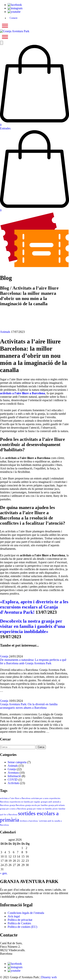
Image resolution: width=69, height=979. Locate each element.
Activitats (13, 783)
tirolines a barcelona (29, 821)
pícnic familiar (59, 809)
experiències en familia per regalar (25, 802)
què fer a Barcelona (8, 814)
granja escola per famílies (36, 805)
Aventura (13, 772)
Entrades (5, 128)
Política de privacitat (20, 919)
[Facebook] (15, 4)
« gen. (3, 873)
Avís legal (14, 916)
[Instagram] (15, 8)
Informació (14, 776)
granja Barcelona (17, 805)
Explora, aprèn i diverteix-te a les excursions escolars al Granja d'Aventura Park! (34, 607)
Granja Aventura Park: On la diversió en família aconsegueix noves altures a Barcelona (29, 706)
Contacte (13, 18)
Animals (5, 331)
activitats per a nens (39, 798)
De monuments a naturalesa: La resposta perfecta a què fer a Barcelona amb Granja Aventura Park (33, 661)
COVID (13, 779)
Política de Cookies (19, 923)
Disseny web (49, 977)
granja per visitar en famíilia (39, 809)
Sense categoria (17, 762)
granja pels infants (56, 805)
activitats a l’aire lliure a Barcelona (15, 798)
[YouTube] (14, 11)
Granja (4, 656)
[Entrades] (34, 266)
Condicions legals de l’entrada (26, 912)
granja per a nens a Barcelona (13, 809)
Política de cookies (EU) (22, 926)
